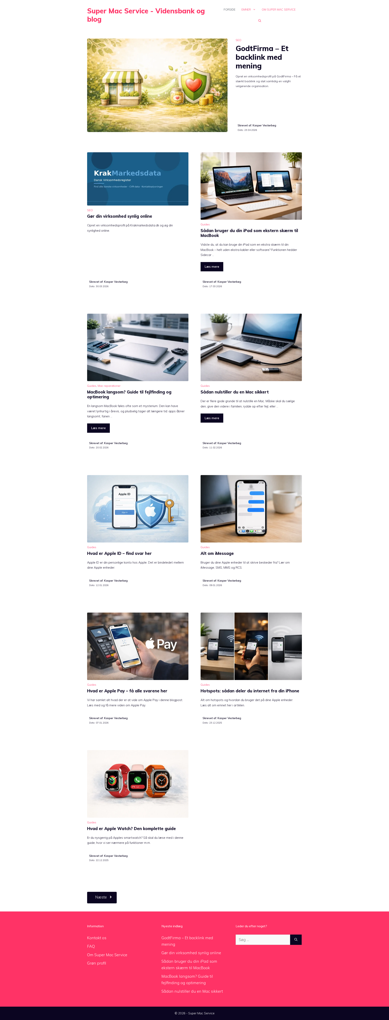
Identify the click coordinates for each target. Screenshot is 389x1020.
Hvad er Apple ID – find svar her (119, 553)
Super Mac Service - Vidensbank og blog (146, 14)
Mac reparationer (109, 386)
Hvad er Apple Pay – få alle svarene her (127, 690)
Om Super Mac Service (279, 9)
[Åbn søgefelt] (259, 20)
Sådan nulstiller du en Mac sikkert (235, 391)
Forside (229, 9)
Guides (205, 224)
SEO (238, 40)
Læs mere (212, 267)
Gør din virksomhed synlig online (119, 216)
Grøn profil (96, 963)
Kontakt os (96, 937)
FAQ (91, 946)
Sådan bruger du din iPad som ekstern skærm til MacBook (249, 233)
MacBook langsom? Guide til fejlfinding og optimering (129, 394)
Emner (246, 9)
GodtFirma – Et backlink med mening (262, 57)
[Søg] (296, 940)
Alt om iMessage (217, 553)
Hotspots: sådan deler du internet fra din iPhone (250, 690)
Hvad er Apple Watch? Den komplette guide (131, 828)
